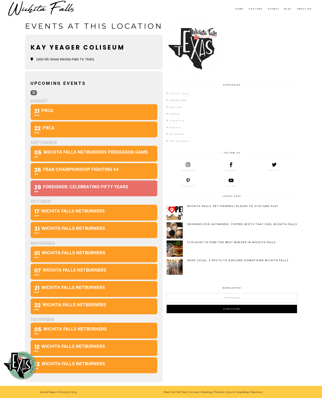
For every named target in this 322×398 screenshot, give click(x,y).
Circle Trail (179, 93)
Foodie (174, 114)
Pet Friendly (180, 141)
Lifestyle (177, 120)
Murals (175, 127)
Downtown (177, 100)
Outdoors (177, 134)
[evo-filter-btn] (34, 92)
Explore (176, 107)
